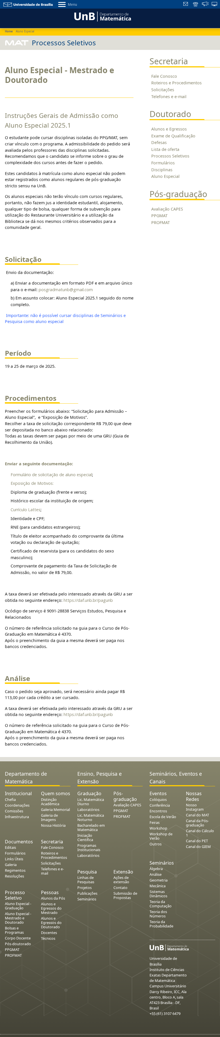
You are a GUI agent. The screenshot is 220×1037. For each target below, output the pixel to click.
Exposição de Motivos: (32, 483)
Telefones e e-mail (168, 96)
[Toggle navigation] (6, 17)
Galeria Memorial (55, 809)
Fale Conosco (164, 76)
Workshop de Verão (161, 836)
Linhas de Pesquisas (85, 879)
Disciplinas (161, 169)
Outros (156, 844)
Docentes (49, 932)
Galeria (11, 864)
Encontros (158, 811)
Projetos (84, 887)
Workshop (158, 828)
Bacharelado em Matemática (91, 827)
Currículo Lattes (25, 509)
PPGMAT (159, 215)
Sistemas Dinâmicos (158, 893)
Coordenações (17, 805)
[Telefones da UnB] (195, 4)
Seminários (86, 899)
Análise (156, 874)
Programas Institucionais (88, 847)
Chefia (10, 799)
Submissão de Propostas (125, 895)
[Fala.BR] (205, 4)
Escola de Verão (163, 816)
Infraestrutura (17, 816)
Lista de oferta (165, 149)
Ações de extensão (121, 879)
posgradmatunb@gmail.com (66, 289)
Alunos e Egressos (169, 129)
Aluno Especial (165, 176)
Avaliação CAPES (167, 209)
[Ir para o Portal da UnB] (28, 4)
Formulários (163, 163)
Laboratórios (88, 809)
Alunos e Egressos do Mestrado (51, 908)
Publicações (87, 893)
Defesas (159, 142)
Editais (10, 847)
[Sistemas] (214, 4)
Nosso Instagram (195, 807)
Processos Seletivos (170, 156)
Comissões (14, 811)
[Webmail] (186, 4)
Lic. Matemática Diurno (90, 801)
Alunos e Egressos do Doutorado (51, 922)
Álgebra (156, 868)
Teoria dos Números (158, 914)
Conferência (160, 805)
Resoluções (14, 876)
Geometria (159, 880)
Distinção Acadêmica (50, 801)
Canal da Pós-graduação (197, 823)
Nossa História (53, 825)
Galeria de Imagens (49, 817)
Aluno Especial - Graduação (18, 905)
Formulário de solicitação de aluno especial (51, 474)
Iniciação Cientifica (85, 837)
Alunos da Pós (53, 898)
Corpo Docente (18, 938)
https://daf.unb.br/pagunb (88, 600)
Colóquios (158, 799)
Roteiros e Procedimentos (176, 82)
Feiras (155, 822)
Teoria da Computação (161, 903)
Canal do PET (197, 840)
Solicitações (162, 89)
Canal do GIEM (198, 846)
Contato (120, 887)
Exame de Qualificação (173, 136)
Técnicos (48, 938)
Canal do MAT (197, 815)
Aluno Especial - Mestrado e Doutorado (18, 918)
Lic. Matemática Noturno (90, 817)
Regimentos (15, 870)
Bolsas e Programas (14, 930)
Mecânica (158, 885)
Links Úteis (14, 858)
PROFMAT (160, 222)
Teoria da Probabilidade (161, 924)
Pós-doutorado (18, 943)
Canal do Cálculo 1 (200, 833)
